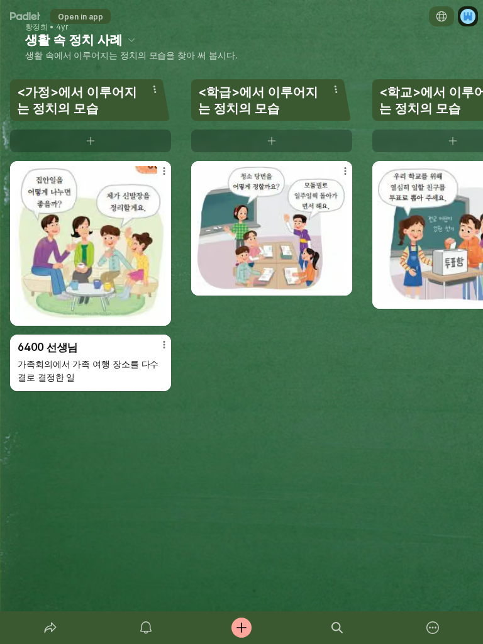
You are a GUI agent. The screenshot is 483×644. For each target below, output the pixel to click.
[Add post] (241, 627)
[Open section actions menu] (155, 89)
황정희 (36, 27)
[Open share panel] (50, 627)
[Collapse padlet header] (131, 39)
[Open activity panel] (145, 627)
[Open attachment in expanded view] (90, 243)
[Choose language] (441, 16)
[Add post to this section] (90, 141)
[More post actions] (156, 176)
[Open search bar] (337, 627)
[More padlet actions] (432, 627)
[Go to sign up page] (468, 16)
